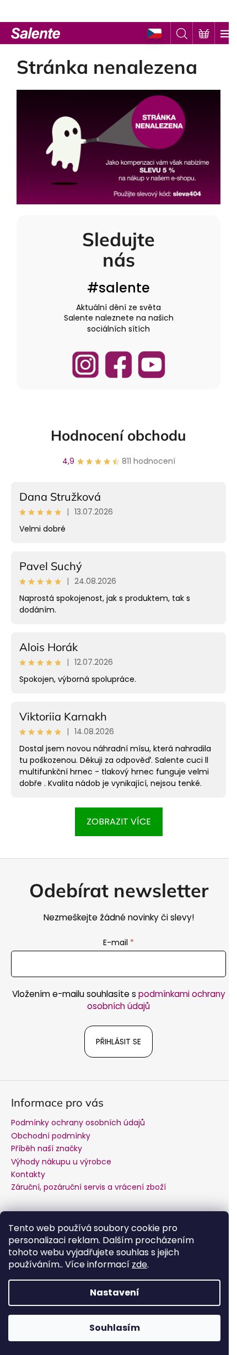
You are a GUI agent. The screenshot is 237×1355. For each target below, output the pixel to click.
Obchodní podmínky (50, 1135)
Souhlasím (114, 1327)
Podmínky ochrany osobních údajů (78, 1122)
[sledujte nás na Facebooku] (118, 364)
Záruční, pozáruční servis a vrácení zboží (88, 1187)
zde (139, 1264)
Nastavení (114, 1292)
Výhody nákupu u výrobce (61, 1161)
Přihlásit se (118, 1041)
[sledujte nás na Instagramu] (85, 364)
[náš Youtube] (151, 364)
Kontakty (28, 1174)
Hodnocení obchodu (118, 435)
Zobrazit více (119, 821)
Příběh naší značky (46, 1148)
